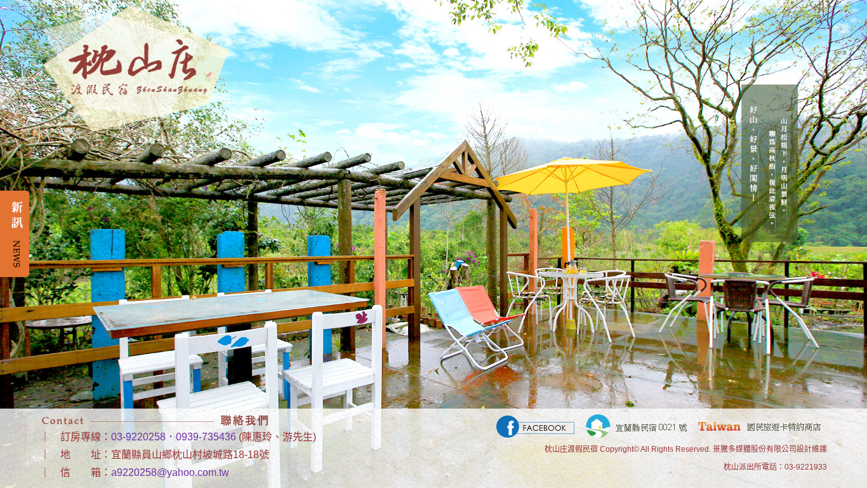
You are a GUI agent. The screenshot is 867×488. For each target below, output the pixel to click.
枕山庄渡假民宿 (571, 449)
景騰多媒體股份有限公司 (755, 449)
